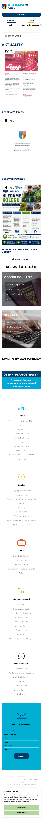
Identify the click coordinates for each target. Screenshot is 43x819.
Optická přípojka (13, 112)
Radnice (21, 485)
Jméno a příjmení (10, 735)
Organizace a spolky (21, 609)
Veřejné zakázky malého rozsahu (21, 520)
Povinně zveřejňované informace (21, 499)
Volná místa (21, 512)
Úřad (21, 503)
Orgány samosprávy (22, 491)
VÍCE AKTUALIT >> (21, 259)
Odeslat (21, 756)
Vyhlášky (21, 508)
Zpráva (6, 749)
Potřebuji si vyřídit (21, 556)
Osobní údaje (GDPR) (21, 524)
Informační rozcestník (21, 599)
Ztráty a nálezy (14, 336)
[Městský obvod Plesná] (21, 5)
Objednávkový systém (17, 322)
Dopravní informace (21, 622)
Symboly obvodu (21, 438)
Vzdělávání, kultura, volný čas (21, 639)
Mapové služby (14, 332)
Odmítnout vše (21, 812)
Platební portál (14, 327)
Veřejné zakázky (21, 516)
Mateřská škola (21, 617)
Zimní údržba (21, 626)
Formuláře (21, 560)
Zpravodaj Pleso (21, 434)
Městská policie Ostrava (21, 613)
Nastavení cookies (22, 802)
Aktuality (21, 429)
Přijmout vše (21, 807)
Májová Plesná (21, 450)
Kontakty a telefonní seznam (22, 673)
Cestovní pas (13, 289)
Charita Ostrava (21, 634)
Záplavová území (21, 446)
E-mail (6, 742)
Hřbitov (21, 605)
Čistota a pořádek (21, 565)
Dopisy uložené (22, 686)
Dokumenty (21, 630)
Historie (21, 442)
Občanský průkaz (15, 285)
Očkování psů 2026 (13, 179)
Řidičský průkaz (14, 294)
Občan (21, 551)
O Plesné (21, 415)
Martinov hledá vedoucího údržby (19, 250)
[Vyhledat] (34, 35)
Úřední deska (21, 495)
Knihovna (21, 694)
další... (10, 299)
